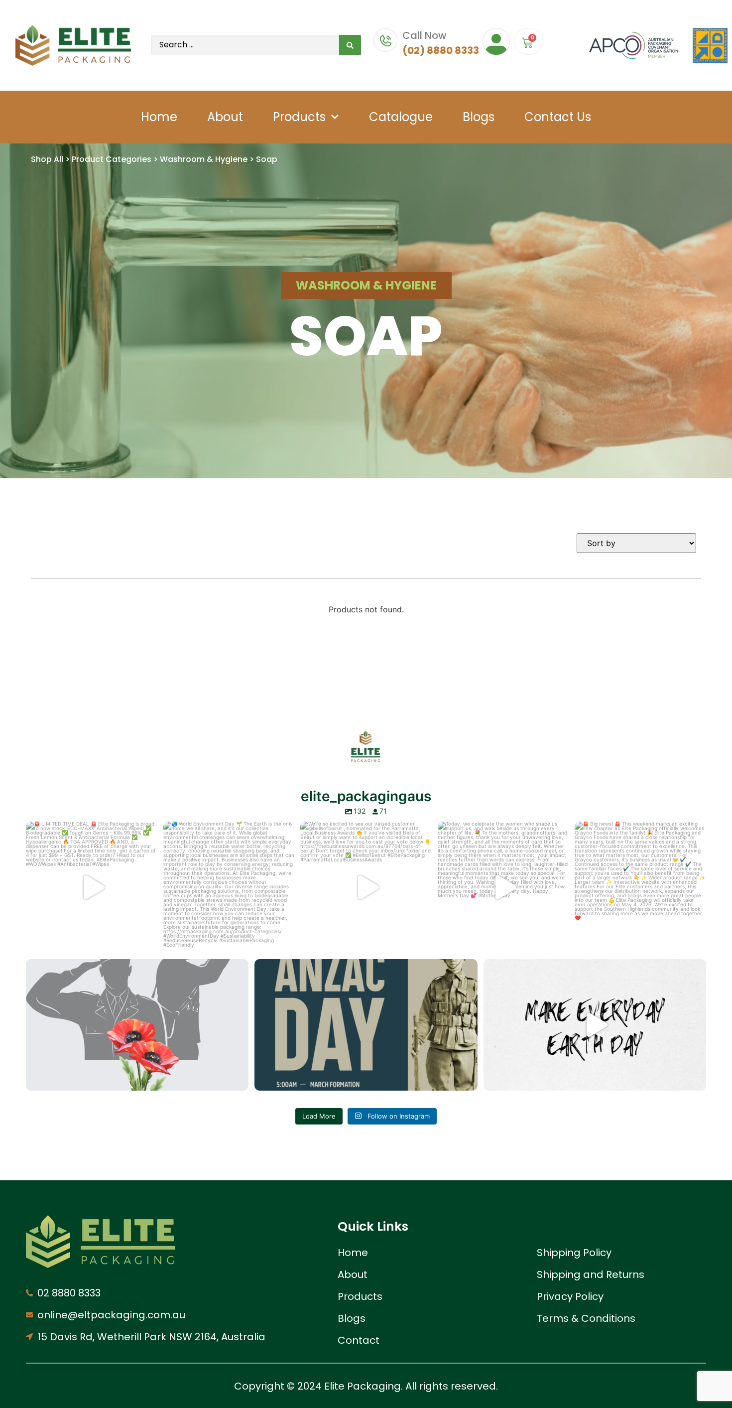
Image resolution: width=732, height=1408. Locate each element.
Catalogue (401, 117)
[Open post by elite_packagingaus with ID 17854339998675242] (229, 887)
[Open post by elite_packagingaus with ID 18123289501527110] (365, 1025)
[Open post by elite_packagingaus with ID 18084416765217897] (91, 887)
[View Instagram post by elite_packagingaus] (147, 941)
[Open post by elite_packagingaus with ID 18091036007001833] (366, 887)
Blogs (478, 117)
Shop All (47, 159)
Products (299, 117)
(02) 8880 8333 (440, 50)
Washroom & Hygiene (203, 159)
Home (159, 117)
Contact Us (557, 117)
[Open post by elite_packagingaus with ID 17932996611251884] (640, 887)
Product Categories (111, 159)
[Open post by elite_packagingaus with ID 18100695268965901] (595, 1025)
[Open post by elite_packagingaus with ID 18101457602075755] (503, 887)
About (225, 117)
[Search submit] (350, 45)
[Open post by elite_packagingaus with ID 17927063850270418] (137, 1025)
